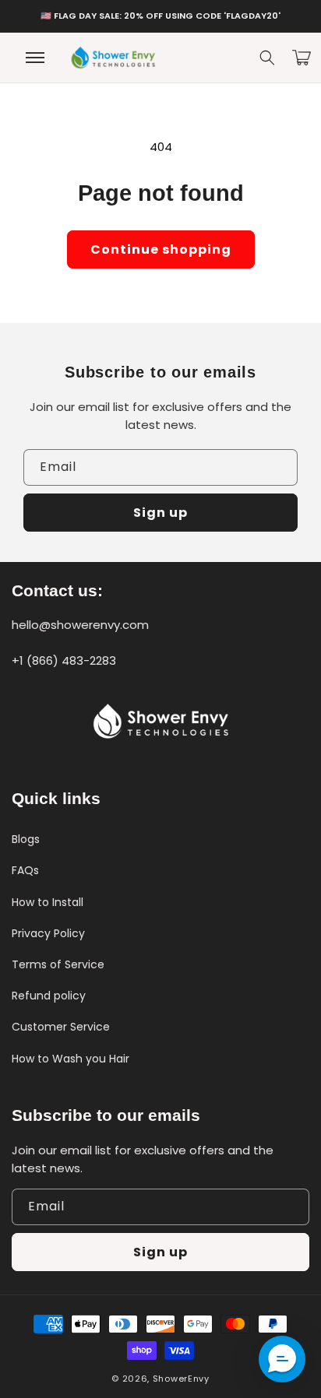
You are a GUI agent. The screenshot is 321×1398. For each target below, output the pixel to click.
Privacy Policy (48, 933)
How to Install (47, 902)
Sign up (160, 513)
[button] (267, 57)
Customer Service (61, 1026)
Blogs (26, 839)
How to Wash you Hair (70, 1058)
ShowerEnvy (181, 1378)
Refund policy (49, 995)
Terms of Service (58, 964)
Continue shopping (160, 249)
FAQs (25, 870)
